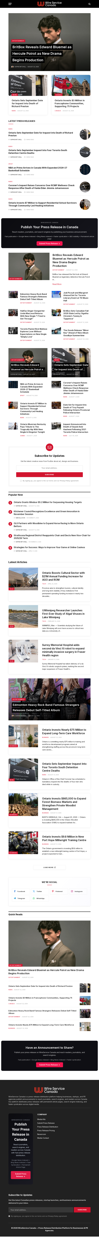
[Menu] (10, 4)
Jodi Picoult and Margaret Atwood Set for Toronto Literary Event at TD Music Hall (75, 297)
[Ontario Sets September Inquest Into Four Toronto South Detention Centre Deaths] (85, 152)
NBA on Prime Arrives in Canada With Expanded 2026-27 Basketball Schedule (37, 169)
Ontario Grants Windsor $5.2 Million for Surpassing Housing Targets (48, 502)
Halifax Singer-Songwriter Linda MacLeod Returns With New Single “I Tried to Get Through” (32, 315)
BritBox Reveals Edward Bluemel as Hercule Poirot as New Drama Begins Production (41, 53)
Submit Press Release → (49, 243)
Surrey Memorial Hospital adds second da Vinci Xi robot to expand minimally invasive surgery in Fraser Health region (63, 650)
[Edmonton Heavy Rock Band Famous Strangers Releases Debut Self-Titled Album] (13, 294)
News (15, 95)
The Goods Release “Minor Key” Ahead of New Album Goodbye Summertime (76, 333)
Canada (59, 95)
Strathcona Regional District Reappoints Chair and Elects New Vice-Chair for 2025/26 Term (52, 536)
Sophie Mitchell (20, 66)
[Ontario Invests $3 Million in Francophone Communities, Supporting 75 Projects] (71, 85)
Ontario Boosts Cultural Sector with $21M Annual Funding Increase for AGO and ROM (63, 576)
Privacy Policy (65, 481)
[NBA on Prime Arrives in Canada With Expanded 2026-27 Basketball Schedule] (85, 169)
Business (13, 746)
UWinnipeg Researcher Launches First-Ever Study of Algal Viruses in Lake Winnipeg (63, 614)
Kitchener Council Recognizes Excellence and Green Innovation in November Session (47, 512)
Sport (10, 164)
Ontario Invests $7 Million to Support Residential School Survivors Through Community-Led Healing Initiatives (42, 204)
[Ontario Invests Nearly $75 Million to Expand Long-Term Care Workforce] (23, 736)
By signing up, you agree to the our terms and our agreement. (50, 481)
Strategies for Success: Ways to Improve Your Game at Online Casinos (49, 547)
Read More (57, 284)
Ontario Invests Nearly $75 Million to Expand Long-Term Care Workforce (64, 731)
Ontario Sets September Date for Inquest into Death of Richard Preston (27, 103)
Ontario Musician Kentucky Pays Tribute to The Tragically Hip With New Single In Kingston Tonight (33, 428)
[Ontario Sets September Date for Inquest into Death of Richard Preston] (28, 85)
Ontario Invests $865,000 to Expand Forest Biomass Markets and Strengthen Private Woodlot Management (64, 803)
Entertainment (18, 41)
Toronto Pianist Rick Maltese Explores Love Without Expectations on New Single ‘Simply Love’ (33, 333)
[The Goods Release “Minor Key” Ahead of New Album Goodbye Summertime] (56, 330)
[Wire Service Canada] (49, 4)
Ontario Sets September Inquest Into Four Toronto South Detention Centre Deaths (37, 151)
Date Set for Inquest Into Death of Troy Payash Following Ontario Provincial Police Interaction (76, 409)
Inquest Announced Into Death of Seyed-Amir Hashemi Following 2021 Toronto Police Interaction (75, 428)
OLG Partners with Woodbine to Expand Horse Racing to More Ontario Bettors (49, 524)
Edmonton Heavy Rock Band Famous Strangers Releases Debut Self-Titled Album (33, 297)
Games (22, 435)
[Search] (89, 4)
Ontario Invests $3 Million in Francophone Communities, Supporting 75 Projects (70, 103)
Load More (48, 867)
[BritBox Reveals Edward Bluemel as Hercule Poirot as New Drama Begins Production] (49, 42)
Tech (11, 589)
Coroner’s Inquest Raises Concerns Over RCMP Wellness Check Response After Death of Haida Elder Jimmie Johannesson (41, 186)
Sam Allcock (20, 518)
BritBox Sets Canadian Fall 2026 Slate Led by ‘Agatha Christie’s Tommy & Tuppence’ (75, 315)
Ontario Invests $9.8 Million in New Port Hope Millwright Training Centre (64, 838)
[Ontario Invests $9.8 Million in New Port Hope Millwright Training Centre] (23, 842)
